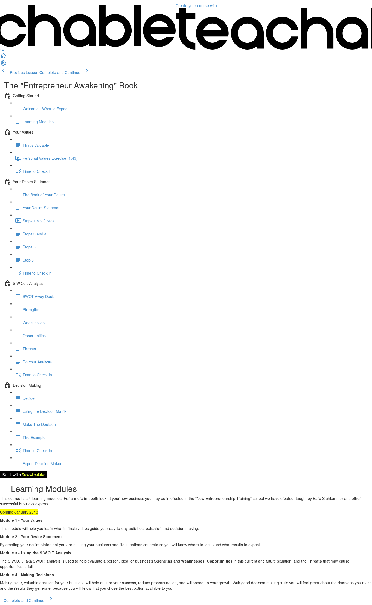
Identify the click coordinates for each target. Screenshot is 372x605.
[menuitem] (3, 64)
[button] (3, 57)
